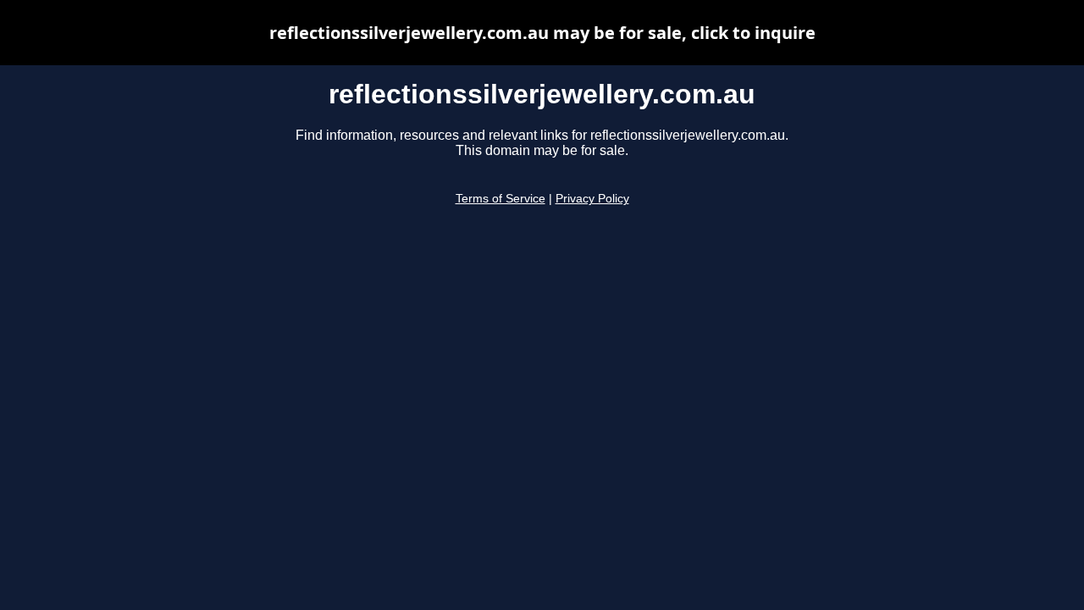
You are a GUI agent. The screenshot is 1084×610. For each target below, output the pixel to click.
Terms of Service (500, 198)
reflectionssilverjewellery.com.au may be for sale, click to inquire (542, 32)
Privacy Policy (592, 198)
